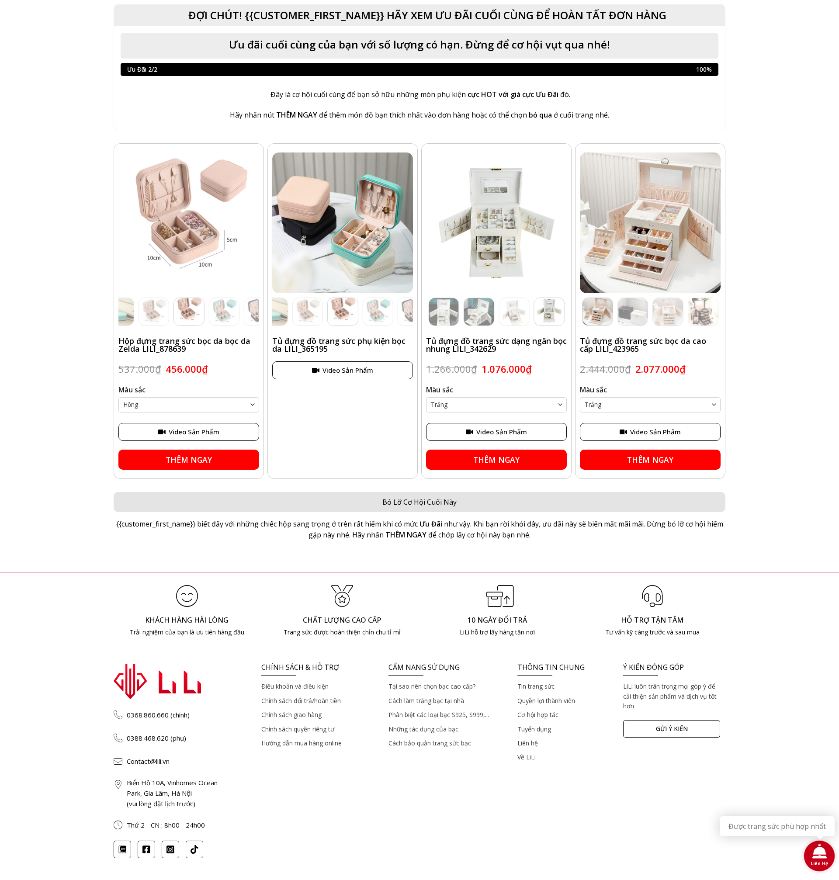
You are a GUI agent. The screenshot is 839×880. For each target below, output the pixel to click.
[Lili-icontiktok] (194, 849)
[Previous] (129, 223)
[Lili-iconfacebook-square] (146, 849)
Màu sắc (132, 390)
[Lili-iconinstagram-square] (170, 849)
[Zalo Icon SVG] (122, 849)
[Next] (249, 223)
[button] (420, 15)
